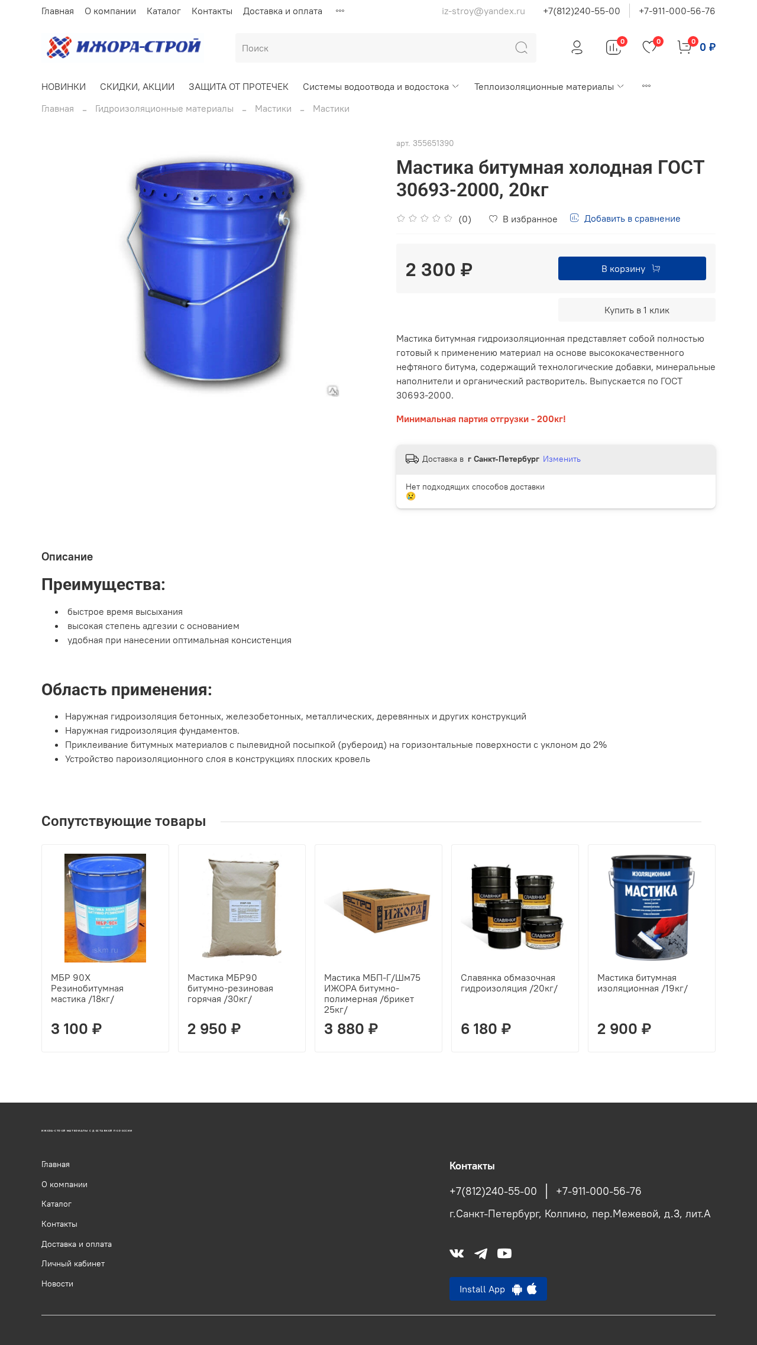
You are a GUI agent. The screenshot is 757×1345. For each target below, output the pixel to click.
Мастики (273, 108)
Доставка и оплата (282, 11)
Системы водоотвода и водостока (376, 86)
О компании (110, 11)
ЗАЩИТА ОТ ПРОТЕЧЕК (239, 86)
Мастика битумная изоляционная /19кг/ (642, 982)
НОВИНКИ (63, 86)
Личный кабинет (73, 1263)
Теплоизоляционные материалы (544, 86)
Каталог (164, 11)
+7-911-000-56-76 (677, 11)
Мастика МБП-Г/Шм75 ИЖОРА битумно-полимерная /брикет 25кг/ (372, 993)
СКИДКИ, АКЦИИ (137, 86)
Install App (486, 1289)
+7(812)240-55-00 (581, 11)
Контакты (212, 11)
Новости (57, 1283)
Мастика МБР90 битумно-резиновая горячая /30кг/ (230, 987)
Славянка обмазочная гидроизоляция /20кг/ (509, 982)
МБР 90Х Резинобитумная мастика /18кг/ (87, 987)
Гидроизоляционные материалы (164, 108)
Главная (57, 11)
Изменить (562, 458)
